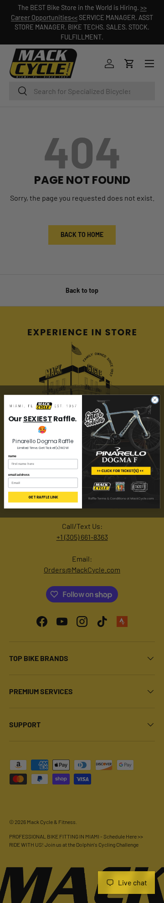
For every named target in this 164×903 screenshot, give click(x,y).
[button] (43, 406)
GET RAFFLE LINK (43, 496)
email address (19, 474)
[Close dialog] (154, 399)
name (12, 455)
